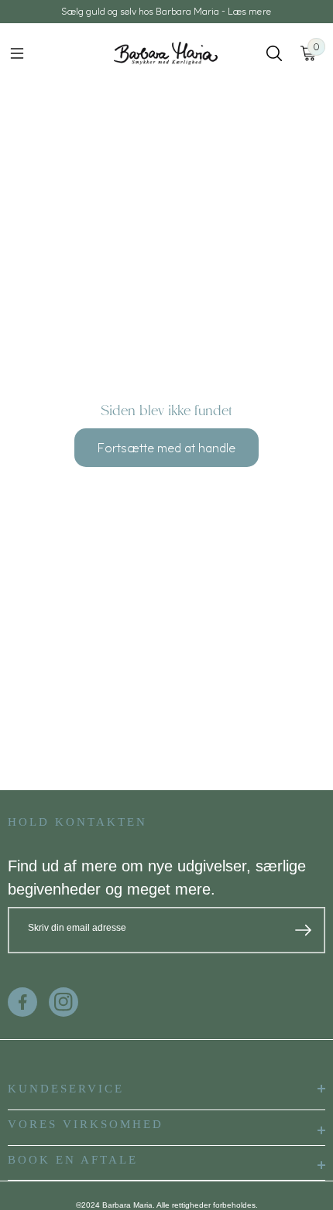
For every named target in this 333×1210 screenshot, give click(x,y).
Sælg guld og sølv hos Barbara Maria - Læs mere (166, 11)
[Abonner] (303, 930)
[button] (17, 53)
